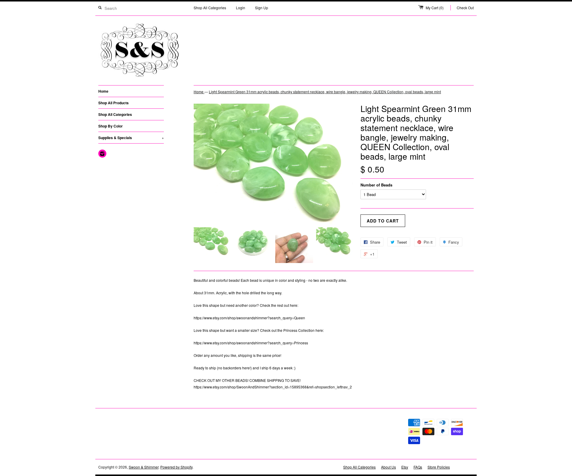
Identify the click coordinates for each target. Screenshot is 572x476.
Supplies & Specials (131, 137)
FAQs (418, 466)
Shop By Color (110, 126)
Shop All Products (113, 102)
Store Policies (439, 466)
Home (103, 91)
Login (240, 7)
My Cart (435, 7)
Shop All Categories (210, 7)
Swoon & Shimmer (143, 466)
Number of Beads (376, 185)
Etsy (404, 466)
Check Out (465, 7)
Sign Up (261, 7)
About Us (388, 466)
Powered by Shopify (176, 466)
